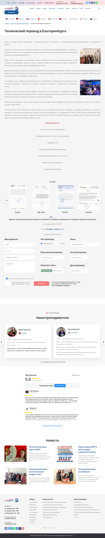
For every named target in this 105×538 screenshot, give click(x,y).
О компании (77, 502)
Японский (84, 19)
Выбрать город (49, 2)
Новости (14, 2)
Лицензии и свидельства (81, 505)
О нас (81, 8)
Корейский (75, 19)
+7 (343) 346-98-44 (76, 3)
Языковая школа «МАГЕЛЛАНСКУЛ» (30, 533)
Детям (44, 8)
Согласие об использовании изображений (86, 510)
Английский (11, 19)
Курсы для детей (48, 517)
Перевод (74, 8)
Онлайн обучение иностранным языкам (55, 502)
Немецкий (21, 19)
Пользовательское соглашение (83, 507)
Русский (95, 19)
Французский (32, 19)
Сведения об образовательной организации (87, 512)
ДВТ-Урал (41, 212)
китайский (24, 333)
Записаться (11, 12)
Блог (8, 2)
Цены (67, 8)
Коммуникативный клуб (50, 515)
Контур (17, 212)
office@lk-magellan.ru (54, 229)
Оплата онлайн (31, 2)
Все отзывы (52, 428)
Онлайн (32, 8)
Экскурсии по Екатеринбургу (51, 512)
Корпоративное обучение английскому (54, 507)
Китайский (64, 19)
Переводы (21, 2)
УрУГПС (65, 212)
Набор (38, 8)
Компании (60, 8)
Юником (89, 212)
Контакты (39, 2)
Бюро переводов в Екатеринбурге (20, 23)
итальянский (73, 332)
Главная (7, 23)
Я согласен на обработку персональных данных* (21, 278)
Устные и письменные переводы (52, 505)
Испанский (43, 19)
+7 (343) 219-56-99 (10, 518)
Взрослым (52, 8)
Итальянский (53, 19)
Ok (74, 535)
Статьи (76, 517)
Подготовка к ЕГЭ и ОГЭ (50, 510)
